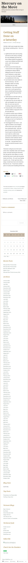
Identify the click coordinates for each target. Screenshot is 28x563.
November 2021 (7, 297)
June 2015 (5, 385)
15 (20, 246)
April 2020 (5, 305)
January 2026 (6, 280)
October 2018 (6, 331)
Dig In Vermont (6, 509)
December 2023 (7, 288)
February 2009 (6, 471)
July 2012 (5, 418)
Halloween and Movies (7, 198)
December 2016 (7, 366)
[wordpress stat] (5, 551)
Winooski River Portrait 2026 (9, 264)
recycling (9, 190)
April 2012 (5, 422)
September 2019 (7, 312)
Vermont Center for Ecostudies (10, 518)
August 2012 (6, 416)
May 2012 (5, 420)
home (22, 188)
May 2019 (5, 319)
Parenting (18, 186)
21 (17, 249)
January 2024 (6, 286)
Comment (21, 222)
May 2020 (5, 303)
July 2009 (5, 461)
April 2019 (5, 321)
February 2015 (6, 392)
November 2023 (7, 290)
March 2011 (6, 431)
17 (4, 249)
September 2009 (7, 457)
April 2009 (5, 467)
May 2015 (5, 387)
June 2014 (5, 407)
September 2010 (7, 441)
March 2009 (6, 469)
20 (14, 249)
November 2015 (7, 379)
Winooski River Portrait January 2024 (11, 272)
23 (23, 249)
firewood (19, 188)
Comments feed (7, 532)
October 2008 (6, 478)
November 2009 (7, 454)
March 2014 (6, 413)
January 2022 (6, 293)
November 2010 (7, 437)
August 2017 (6, 353)
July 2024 (5, 284)
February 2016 (6, 375)
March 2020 (6, 306)
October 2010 (6, 439)
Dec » (8, 256)
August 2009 (6, 459)
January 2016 (6, 377)
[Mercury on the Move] (14, 19)
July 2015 (5, 383)
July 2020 (5, 299)
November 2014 (7, 398)
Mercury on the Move (12, 5)
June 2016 (5, 372)
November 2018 (7, 329)
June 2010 (5, 446)
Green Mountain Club (8, 513)
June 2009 (5, 463)
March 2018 (6, 342)
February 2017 (6, 362)
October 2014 (6, 400)
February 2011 (6, 433)
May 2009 (5, 465)
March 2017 (6, 361)
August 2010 (6, 443)
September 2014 (7, 402)
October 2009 (6, 456)
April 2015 (5, 388)
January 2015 (6, 394)
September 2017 (7, 351)
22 (20, 249)
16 (23, 246)
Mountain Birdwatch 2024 (9, 268)
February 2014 (6, 415)
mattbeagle (18, 42)
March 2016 (6, 374)
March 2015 (6, 390)
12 (11, 246)
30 (23, 253)
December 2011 (7, 428)
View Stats (5, 553)
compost (15, 188)
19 (11, 249)
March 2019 (6, 323)
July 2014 (5, 405)
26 (11, 253)
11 (7, 246)
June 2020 (5, 301)
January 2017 (6, 364)
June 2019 (5, 318)
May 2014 (5, 409)
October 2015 (6, 381)
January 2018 (6, 344)
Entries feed (6, 530)
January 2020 (6, 310)
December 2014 (7, 396)
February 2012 (6, 424)
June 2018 (5, 338)
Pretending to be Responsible (10, 495)
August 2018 (6, 334)
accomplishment (6, 188)
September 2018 (7, 333)
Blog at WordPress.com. (7, 559)
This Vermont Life (7, 516)
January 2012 (6, 426)
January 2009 (6, 472)
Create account (6, 526)
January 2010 (6, 450)
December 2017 (7, 346)
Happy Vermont (6, 514)
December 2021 (7, 295)
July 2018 (5, 336)
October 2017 (6, 349)
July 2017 (5, 355)
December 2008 (7, 474)
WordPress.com (7, 534)
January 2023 (6, 292)
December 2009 (7, 452)
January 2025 (6, 282)
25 (7, 253)
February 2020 (6, 308)
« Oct (4, 256)
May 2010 (5, 448)
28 (17, 253)
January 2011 (6, 435)
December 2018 (7, 327)
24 (4, 253)
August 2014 (6, 403)
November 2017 (7, 347)
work (15, 190)
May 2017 (5, 357)
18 (7, 249)
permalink (5, 192)
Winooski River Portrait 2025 (9, 266)
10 (4, 246)
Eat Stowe (5, 511)
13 (14, 246)
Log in (4, 528)
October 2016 (6, 370)
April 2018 (5, 340)
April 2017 (5, 359)
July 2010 (5, 444)
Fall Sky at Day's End (8, 497)
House (14, 186)
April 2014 (5, 411)
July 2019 (5, 316)
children (11, 188)
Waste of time (6, 270)
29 (20, 253)
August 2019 (6, 314)
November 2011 (7, 430)
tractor (13, 190)
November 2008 (7, 476)
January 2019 (6, 325)
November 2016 (7, 368)
